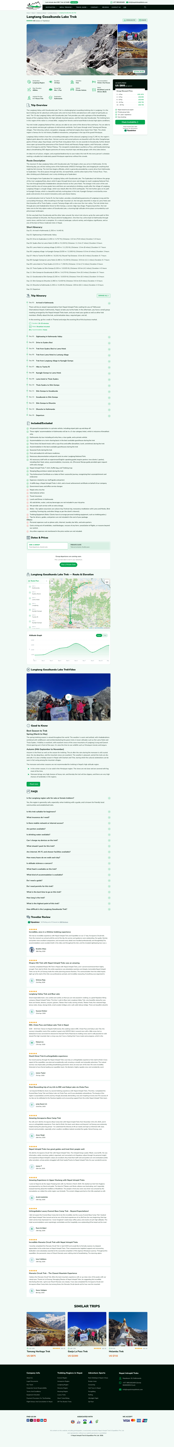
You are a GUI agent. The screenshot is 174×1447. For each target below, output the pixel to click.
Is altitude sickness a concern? (39, 863)
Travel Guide (81, 7)
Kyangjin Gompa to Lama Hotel (45, 373)
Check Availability (129, 122)
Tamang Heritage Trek (38, 1351)
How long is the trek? (36, 898)
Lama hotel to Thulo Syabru (44, 379)
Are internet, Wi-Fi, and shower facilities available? (48, 852)
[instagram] (34, 1420)
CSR (124, 7)
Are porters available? (36, 829)
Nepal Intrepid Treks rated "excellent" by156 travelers (130, 127)
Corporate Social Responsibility (37, 1388)
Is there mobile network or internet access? (45, 823)
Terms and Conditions (34, 1391)
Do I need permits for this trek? (40, 886)
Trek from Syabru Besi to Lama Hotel (47, 349)
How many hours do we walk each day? (43, 857)
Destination (50, 7)
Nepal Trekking (66, 7)
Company (94, 7)
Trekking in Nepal (41, 13)
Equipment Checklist (33, 1395)
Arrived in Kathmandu (41, 303)
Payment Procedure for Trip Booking (38, 1398)
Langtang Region (52, 13)
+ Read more (33, 784)
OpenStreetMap (98, 628)
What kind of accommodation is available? (45, 875)
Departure (36, 415)
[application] (83, 650)
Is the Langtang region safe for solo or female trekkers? (50, 798)
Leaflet (90, 628)
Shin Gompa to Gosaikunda (43, 391)
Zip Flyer (91, 1402)
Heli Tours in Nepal (94, 1388)
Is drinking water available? (38, 834)
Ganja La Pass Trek (78, 1351)
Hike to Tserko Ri (39, 367)
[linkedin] (41, 1420)
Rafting (90, 1395)
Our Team (30, 1385)
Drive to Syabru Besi (40, 342)
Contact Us (116, 7)
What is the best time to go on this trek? (44, 892)
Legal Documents (32, 1381)
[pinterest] (38, 1420)
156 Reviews (64, 922)
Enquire (143, 20)
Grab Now (74, 2)
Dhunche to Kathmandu (42, 409)
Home (28, 13)
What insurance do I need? (38, 817)
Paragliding (91, 1391)
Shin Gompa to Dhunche (42, 403)
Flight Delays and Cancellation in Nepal (39, 1402)
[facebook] (28, 1420)
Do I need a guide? (34, 880)
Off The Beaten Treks (64, 1402)
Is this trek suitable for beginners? (41, 811)
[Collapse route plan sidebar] (47, 581)
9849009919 (127, 1385)
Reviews (105, 7)
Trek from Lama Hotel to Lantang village (49, 355)
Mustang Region (62, 1391)
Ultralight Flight (93, 1398)
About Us (30, 1378)
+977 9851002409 (129, 1383)
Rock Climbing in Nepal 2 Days (98, 1378)
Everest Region (62, 1378)
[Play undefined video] (68, 697)
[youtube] (45, 1420)
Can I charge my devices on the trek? (42, 840)
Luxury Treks (61, 1395)
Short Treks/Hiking (63, 1398)
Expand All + (103, 296)
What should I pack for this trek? (41, 846)
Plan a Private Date (68, 564)
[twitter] (31, 1420)
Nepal (33, 13)
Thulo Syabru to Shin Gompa (44, 385)
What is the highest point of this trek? (43, 903)
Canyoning (91, 1385)
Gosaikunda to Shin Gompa (43, 397)
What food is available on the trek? (42, 869)
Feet (105, 635)
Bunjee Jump (92, 1381)
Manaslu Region (62, 1388)
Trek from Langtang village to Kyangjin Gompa (51, 361)
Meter (99, 635)
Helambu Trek (116, 1351)
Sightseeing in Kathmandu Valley (45, 336)
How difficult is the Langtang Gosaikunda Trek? (47, 909)
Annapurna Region (63, 1381)
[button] (70, 623)
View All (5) (140, 71)
